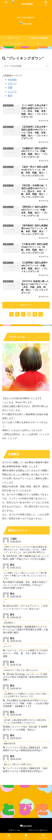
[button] (47, 66)
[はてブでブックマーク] (31, 560)
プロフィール (14, 830)
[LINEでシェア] (8, 567)
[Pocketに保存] (43, 560)
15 (35, 314)
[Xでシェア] (8, 560)
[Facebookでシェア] (20, 560)
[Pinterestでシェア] (20, 567)
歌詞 (10, 95)
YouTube (12, 79)
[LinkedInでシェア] (31, 567)
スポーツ (12, 83)
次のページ (26, 305)
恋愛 (10, 87)
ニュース (12, 91)
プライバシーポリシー (38, 830)
